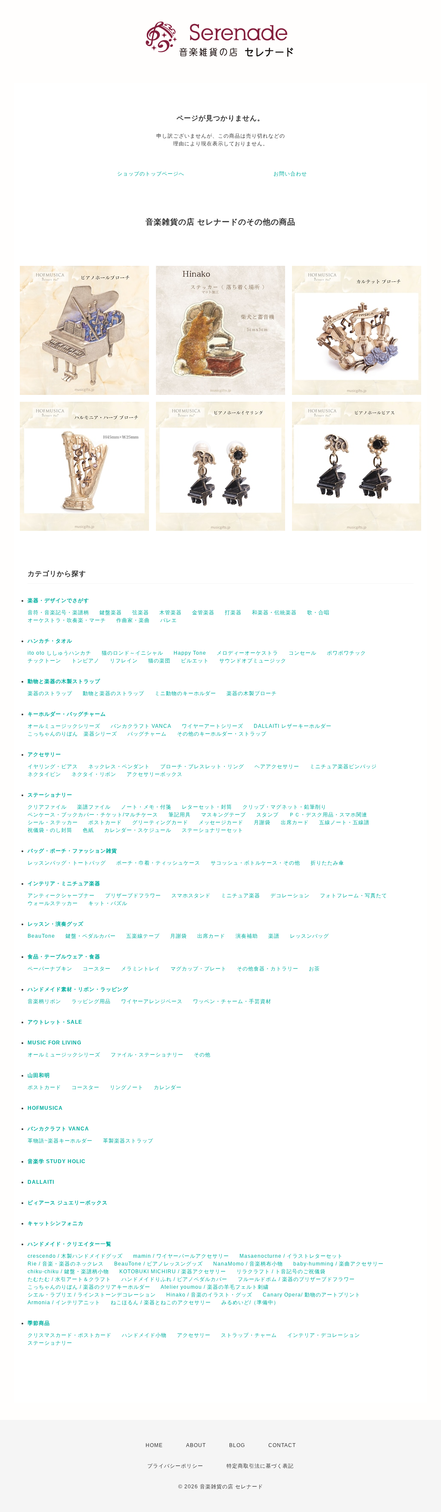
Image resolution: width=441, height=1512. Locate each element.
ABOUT (196, 1445)
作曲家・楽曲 (133, 620)
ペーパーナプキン (50, 969)
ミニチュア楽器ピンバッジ (343, 767)
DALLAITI (41, 1182)
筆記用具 (179, 815)
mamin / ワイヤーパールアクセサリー (181, 1256)
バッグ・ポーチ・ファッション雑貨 (72, 851)
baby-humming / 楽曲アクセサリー (338, 1264)
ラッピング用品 (91, 1001)
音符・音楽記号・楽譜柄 (58, 613)
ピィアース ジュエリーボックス (68, 1203)
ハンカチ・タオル (50, 641)
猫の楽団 (159, 661)
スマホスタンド (191, 896)
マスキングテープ (223, 815)
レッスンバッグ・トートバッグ (67, 863)
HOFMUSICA (45, 1108)
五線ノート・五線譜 (344, 822)
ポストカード (105, 822)
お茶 (314, 969)
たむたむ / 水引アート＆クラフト (69, 1279)
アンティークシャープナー (61, 896)
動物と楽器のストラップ (113, 693)
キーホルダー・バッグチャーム (67, 714)
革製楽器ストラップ (128, 1141)
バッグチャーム (147, 734)
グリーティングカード (160, 822)
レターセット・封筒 (207, 807)
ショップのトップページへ (150, 174)
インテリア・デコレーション (323, 1335)
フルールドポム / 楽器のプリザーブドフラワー (296, 1279)
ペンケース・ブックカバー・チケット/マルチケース (93, 815)
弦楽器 (140, 613)
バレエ (168, 620)
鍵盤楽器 (110, 613)
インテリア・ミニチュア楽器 (64, 884)
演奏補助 (247, 936)
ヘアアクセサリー (277, 767)
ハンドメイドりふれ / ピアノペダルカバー (174, 1279)
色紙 (88, 830)
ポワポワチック (346, 653)
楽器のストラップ (50, 693)
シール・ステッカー (53, 822)
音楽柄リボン (44, 1001)
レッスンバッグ (309, 936)
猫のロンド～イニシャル (132, 653)
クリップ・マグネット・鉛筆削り (284, 807)
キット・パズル (107, 903)
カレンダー (168, 1087)
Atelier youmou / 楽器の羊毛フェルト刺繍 (215, 1287)
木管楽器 (170, 613)
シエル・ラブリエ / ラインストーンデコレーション (92, 1295)
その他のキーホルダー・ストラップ (222, 734)
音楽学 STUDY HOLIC (57, 1161)
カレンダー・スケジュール (137, 830)
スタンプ (267, 815)
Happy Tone (190, 653)
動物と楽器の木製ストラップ (64, 681)
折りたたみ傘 (327, 863)
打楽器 (233, 613)
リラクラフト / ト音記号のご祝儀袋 (281, 1272)
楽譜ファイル (94, 807)
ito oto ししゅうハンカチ (59, 653)
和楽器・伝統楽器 (274, 613)
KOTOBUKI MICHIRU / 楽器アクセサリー (172, 1272)
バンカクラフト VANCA (141, 726)
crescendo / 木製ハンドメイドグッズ (75, 1256)
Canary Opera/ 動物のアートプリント (311, 1295)
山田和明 (39, 1075)
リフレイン (124, 661)
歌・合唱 (318, 613)
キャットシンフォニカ (56, 1223)
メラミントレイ (140, 969)
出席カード (295, 822)
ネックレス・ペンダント (119, 767)
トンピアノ (85, 661)
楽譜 (274, 936)
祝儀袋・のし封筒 (50, 830)
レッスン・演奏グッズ (56, 924)
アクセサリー (44, 754)
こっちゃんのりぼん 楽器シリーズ (72, 734)
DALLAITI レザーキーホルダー (293, 726)
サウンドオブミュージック (252, 661)
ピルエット (195, 661)
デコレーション (290, 896)
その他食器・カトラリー (267, 969)
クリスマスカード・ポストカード (70, 1335)
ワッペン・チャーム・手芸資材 (232, 1001)
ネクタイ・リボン (93, 774)
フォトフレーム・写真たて (353, 896)
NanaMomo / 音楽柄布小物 (248, 1264)
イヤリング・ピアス (53, 767)
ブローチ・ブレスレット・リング (202, 767)
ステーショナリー (50, 795)
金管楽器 (203, 613)
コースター (97, 969)
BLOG (237, 1445)
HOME (154, 1445)
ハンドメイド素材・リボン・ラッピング (78, 989)
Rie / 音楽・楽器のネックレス (66, 1264)
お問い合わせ (290, 174)
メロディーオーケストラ (247, 653)
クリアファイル (47, 807)
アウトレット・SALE (55, 1022)
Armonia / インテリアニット (64, 1303)
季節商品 (39, 1323)
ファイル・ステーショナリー (147, 1055)
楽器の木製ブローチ (252, 693)
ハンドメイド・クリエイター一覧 (70, 1244)
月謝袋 (262, 822)
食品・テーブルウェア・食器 (64, 957)
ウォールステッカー (53, 903)
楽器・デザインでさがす (58, 600)
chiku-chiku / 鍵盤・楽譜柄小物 (68, 1272)
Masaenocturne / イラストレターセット (291, 1256)
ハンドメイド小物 (144, 1335)
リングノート (126, 1087)
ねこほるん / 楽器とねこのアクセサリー (161, 1303)
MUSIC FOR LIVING (54, 1043)
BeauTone (41, 936)
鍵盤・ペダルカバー (90, 936)
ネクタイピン (44, 774)
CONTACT (282, 1445)
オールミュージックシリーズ (64, 726)
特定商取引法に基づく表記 (260, 1466)
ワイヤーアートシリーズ (212, 726)
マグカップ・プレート (199, 969)
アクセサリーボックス (155, 774)
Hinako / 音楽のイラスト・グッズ (209, 1295)
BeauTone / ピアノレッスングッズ (158, 1264)
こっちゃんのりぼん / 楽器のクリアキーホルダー (89, 1287)
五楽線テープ (143, 936)
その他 (202, 1055)
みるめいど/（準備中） (250, 1303)
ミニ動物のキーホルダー (185, 693)
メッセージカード (221, 822)
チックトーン (44, 661)
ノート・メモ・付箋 (146, 807)
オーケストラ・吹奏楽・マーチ (67, 620)
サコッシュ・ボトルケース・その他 (255, 863)
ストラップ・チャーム (249, 1335)
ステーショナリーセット (212, 830)
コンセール (303, 653)
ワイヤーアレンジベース (152, 1001)
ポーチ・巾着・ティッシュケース (158, 863)
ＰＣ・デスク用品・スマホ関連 (328, 815)
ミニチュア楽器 (240, 896)
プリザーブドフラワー (133, 896)
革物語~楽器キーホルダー (60, 1141)
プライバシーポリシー (175, 1466)
